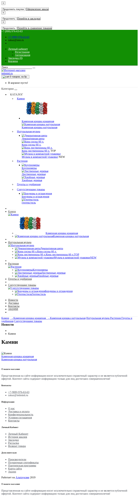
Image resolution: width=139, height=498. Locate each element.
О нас (11, 408)
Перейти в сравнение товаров (34, 28)
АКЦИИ (13, 309)
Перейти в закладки (28, 18)
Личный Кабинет (18, 433)
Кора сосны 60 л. (31, 144)
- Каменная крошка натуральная (66, 318)
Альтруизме (22, 477)
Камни (21, 98)
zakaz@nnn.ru (16, 40)
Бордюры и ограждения (35, 196)
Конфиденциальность (20, 414)
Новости (13, 299)
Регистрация (22, 52)
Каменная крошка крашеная (38, 121)
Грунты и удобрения (29, 184)
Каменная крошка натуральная (39, 127)
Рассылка (13, 443)
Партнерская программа (22, 465)
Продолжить (9, 18)
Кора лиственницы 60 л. (36, 150)
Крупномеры (29, 168)
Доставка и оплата (18, 411)
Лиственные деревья (34, 174)
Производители (17, 459)
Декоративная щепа (33, 138)
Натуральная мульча (28, 131)
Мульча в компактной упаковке (40, 156)
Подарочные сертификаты (23, 462)
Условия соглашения (20, 417)
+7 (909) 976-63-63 (18, 392)
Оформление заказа (37, 9)
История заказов (17, 436)
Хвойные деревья (32, 180)
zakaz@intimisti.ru (18, 395)
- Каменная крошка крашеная (28, 318)
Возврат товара (17, 446)
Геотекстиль (29, 202)
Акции (12, 471)
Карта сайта (15, 468)
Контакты (13, 306)
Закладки (13, 440)
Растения (22, 161)
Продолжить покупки (13, 9)
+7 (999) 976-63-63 (18, 37)
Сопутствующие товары (31, 189)
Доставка (13, 303)
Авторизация (22, 55)
